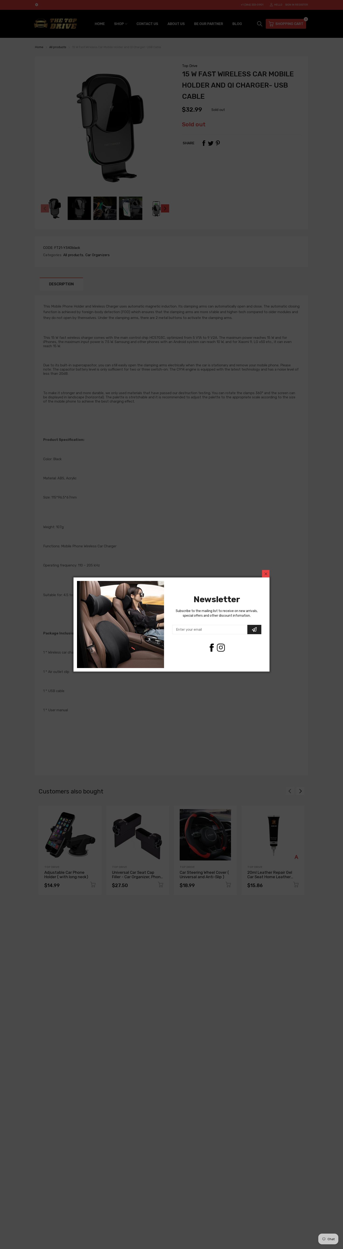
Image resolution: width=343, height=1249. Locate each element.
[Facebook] (211, 648)
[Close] (266, 573)
